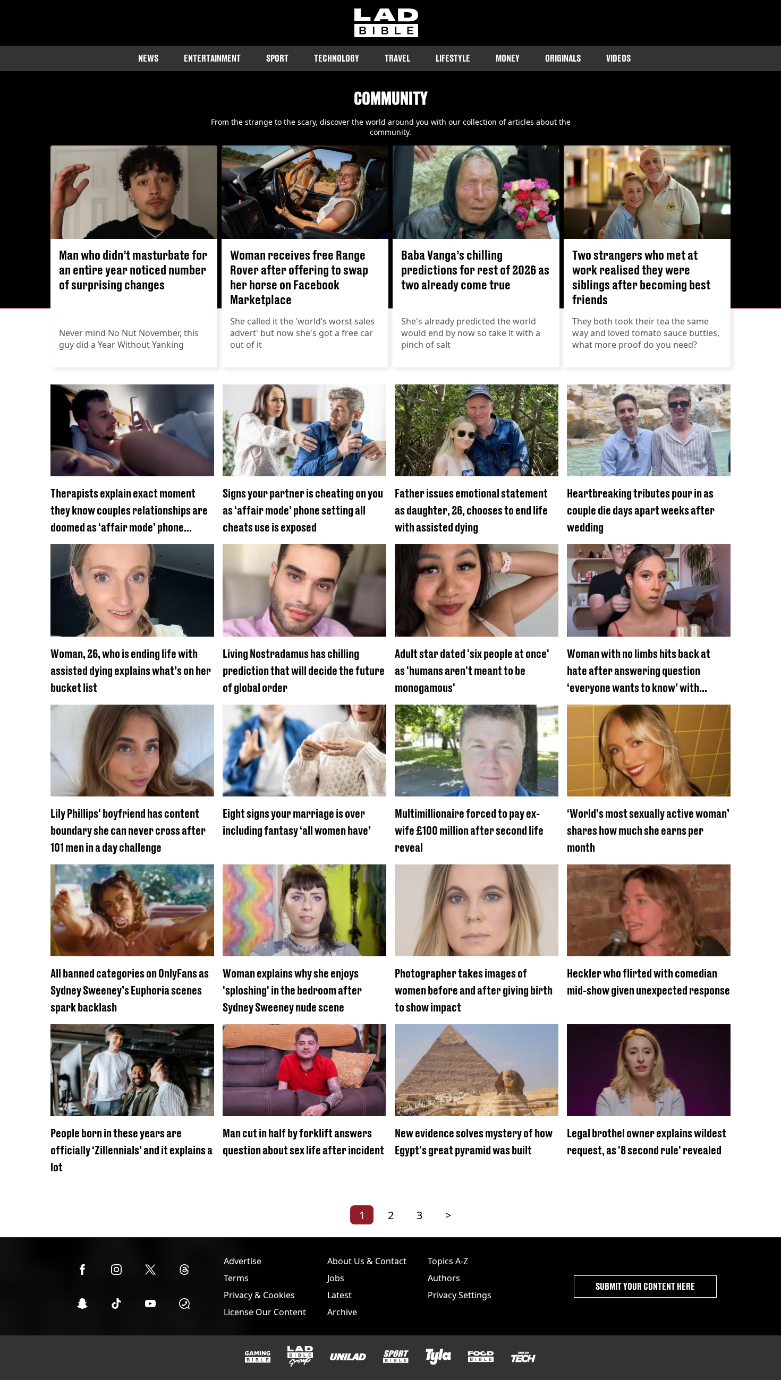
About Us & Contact (366, 1261)
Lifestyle (453, 58)
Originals (563, 58)
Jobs (335, 1278)
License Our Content (265, 1312)
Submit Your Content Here (645, 1286)
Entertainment (212, 58)
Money (508, 58)
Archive (342, 1312)
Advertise (242, 1261)
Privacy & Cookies (259, 1295)
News (148, 58)
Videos (618, 58)
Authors (444, 1278)
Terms (236, 1278)
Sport (277, 58)
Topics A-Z (448, 1261)
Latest (339, 1295)
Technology (336, 58)
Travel (397, 58)
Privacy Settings (459, 1295)
